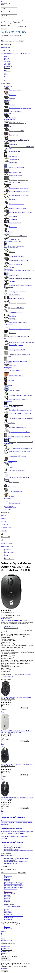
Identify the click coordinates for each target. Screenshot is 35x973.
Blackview (4, 518)
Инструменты (8, 462)
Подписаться (21, 872)
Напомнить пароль (6, 940)
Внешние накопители (11, 247)
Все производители (7, 546)
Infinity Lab (4, 531)
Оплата (6, 60)
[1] (1, 610)
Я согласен (4, 971)
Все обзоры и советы (7, 855)
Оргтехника (8, 269)
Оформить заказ (5, 960)
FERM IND (4, 524)
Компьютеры (8, 86)
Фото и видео (8, 443)
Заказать (3, 28)
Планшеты (7, 438)
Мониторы (7, 113)
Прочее (6, 479)
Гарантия (7, 64)
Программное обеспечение (12, 241)
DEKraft (3, 521)
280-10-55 (5, 44)
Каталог (6, 58)
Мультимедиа (8, 287)
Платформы (8, 363)
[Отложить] (2, 712)
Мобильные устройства (11, 406)
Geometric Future (6, 527)
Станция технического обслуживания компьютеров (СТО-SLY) (15, 862)
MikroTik (3, 515)
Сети (5, 338)
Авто (5, 472)
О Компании (8, 66)
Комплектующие (9, 119)
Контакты (7, 68)
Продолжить (4, 958)
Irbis (2, 534)
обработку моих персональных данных (19, 21)
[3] (5, 610)
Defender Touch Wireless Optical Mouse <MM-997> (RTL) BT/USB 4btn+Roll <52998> (16, 731)
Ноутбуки (7, 100)
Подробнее (4, 968)
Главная (6, 56)
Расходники (8, 367)
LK (2, 540)
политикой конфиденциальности (11, 23)
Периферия (7, 184)
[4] (6, 610)
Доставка (7, 61)
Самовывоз (7, 63)
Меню (6, 74)
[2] (3, 610)
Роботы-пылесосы (9, 498)
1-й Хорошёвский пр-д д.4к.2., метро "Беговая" (16, 53)
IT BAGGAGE (5, 537)
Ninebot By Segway (6, 543)
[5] (8, 610)
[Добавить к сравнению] (2, 711)
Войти (3, 938)
